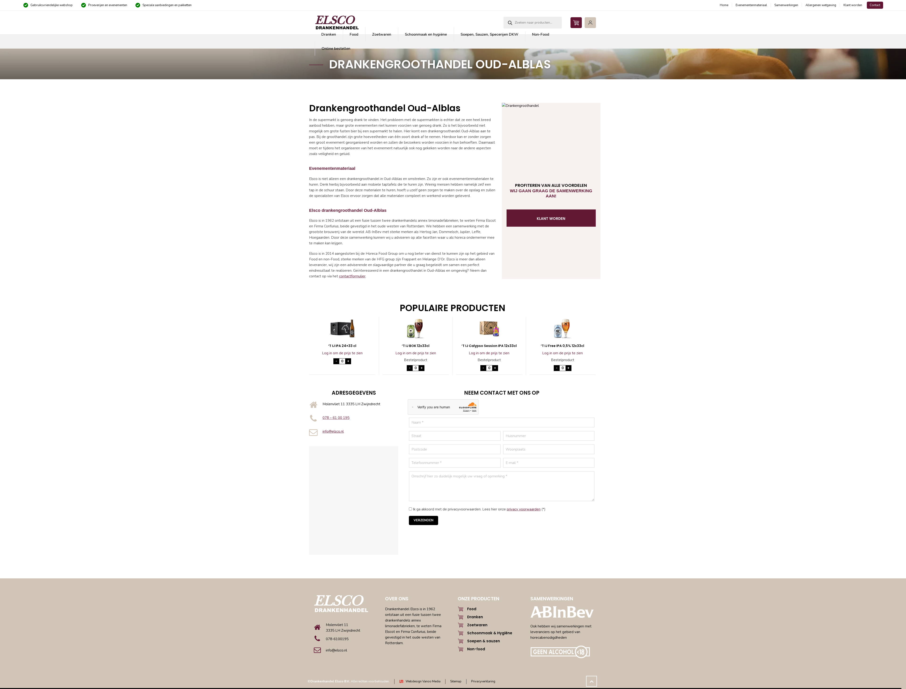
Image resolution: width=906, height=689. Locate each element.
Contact (875, 5)
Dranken (475, 616)
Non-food (476, 649)
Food (471, 608)
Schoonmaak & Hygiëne (489, 633)
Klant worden (852, 5)
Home (724, 5)
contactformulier (352, 276)
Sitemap (455, 681)
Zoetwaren (477, 624)
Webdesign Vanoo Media (423, 681)
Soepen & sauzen (483, 641)
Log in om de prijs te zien (342, 353)
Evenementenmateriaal (751, 5)
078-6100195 (337, 639)
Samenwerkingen (786, 5)
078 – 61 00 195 (336, 417)
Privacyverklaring (483, 681)
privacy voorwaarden (524, 509)
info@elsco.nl (333, 431)
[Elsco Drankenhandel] (337, 22)
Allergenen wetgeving (820, 5)
